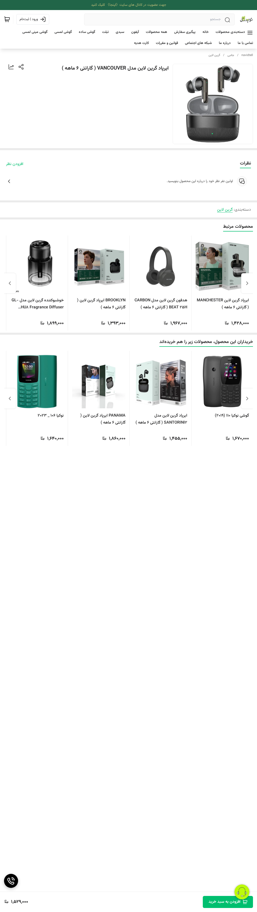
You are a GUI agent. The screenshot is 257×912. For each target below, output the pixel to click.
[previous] (247, 283)
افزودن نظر (14, 164)
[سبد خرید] (7, 19)
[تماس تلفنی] (11, 881)
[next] (10, 283)
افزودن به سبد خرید (224, 902)
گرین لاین (214, 55)
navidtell (247, 55)
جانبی (230, 55)
